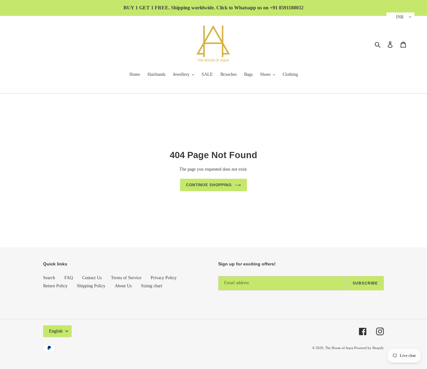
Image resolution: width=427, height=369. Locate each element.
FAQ (68, 277)
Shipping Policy (91, 286)
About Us (123, 286)
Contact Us (92, 277)
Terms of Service (126, 277)
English (56, 331)
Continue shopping (208, 185)
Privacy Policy (164, 277)
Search (49, 277)
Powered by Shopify (369, 348)
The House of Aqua (339, 348)
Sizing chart (151, 286)
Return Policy (55, 286)
